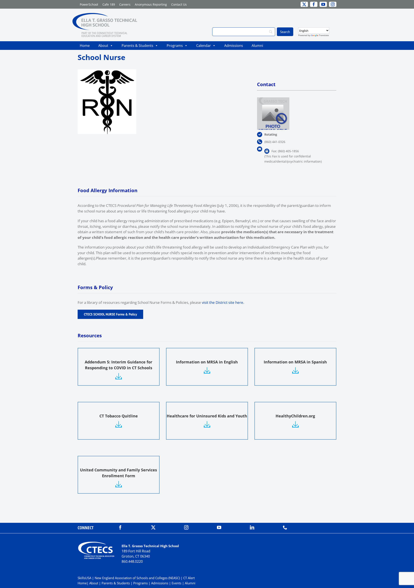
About (103, 45)
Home (85, 45)
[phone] (285, 527)
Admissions (233, 45)
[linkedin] (252, 527)
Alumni (257, 45)
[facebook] (120, 527)
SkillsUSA (85, 578)
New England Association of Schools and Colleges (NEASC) (137, 578)
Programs (175, 45)
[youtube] (219, 527)
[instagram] (186, 527)
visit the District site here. (223, 302)
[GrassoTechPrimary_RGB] (104, 14)
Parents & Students (137, 45)
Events (176, 583)
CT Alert (189, 578)
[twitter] (153, 527)
